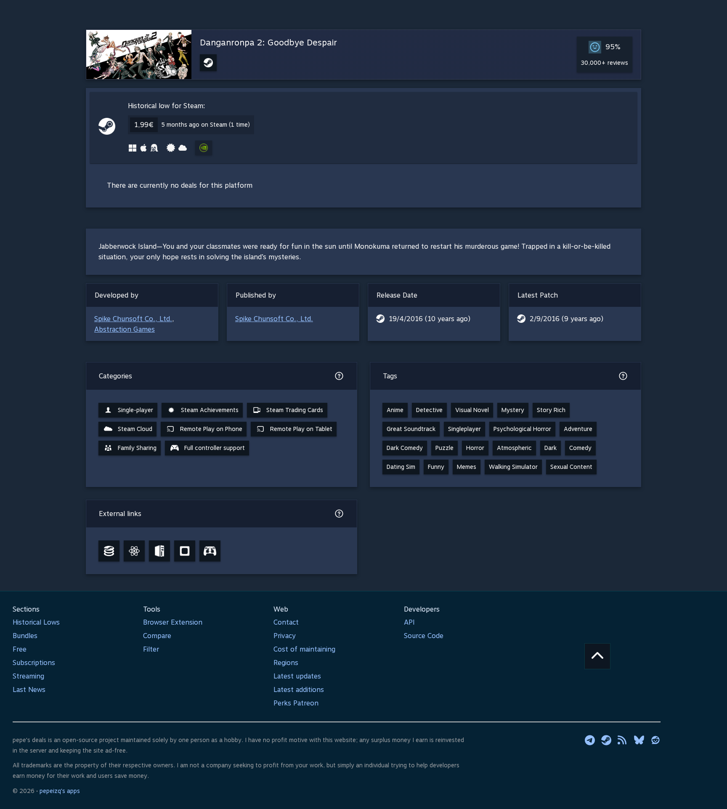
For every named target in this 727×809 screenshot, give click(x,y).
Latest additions (298, 690)
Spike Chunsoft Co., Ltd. (133, 319)
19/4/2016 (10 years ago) (429, 319)
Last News (29, 690)
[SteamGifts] (184, 551)
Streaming (28, 676)
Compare (157, 636)
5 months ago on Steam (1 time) (205, 124)
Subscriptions (34, 663)
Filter (151, 649)
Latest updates (297, 676)
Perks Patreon (295, 703)
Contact (286, 622)
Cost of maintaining (304, 649)
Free (20, 649)
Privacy (284, 636)
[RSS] (623, 740)
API (409, 622)
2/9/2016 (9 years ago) (566, 319)
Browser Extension (172, 622)
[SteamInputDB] (209, 551)
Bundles (25, 636)
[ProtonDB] (134, 551)
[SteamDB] (108, 551)
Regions (285, 663)
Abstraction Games (124, 329)
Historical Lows (36, 622)
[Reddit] (655, 740)
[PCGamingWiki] (159, 551)
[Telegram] (590, 740)
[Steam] (606, 740)
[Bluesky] (639, 740)
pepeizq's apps (60, 791)
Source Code (423, 636)
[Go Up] (597, 656)
